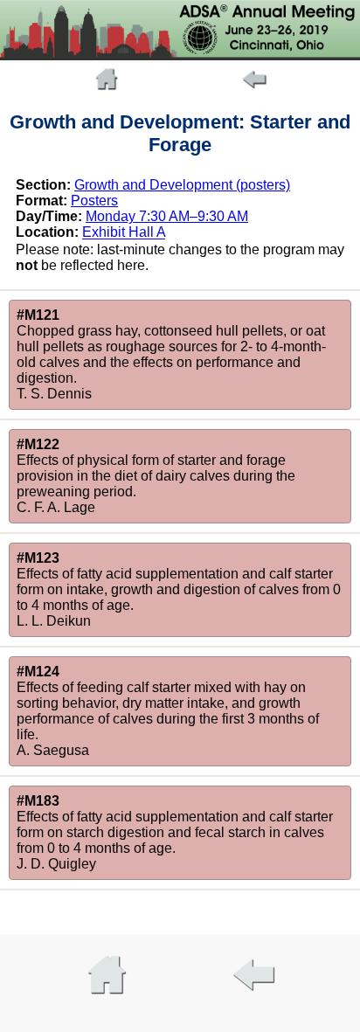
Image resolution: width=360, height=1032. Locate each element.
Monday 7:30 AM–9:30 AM (167, 216)
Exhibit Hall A (123, 232)
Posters (94, 200)
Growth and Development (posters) (182, 184)
